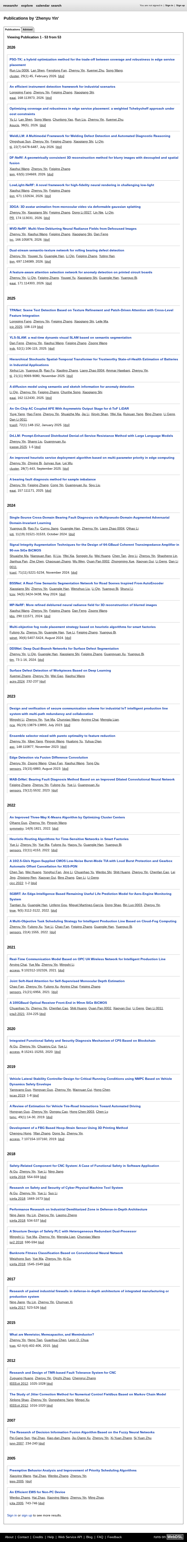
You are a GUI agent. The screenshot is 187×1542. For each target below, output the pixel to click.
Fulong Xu (17, 632)
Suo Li (52, 1193)
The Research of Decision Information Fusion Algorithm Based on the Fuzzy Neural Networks (82, 1432)
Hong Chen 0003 (82, 1111)
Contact (23, 1537)
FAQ (100, 1537)
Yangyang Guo (20, 1089)
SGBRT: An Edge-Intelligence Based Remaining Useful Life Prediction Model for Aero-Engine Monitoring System (90, 896)
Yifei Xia (115, 414)
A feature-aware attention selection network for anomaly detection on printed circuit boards (81, 272)
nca (12, 725)
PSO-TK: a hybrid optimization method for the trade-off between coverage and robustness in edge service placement (92, 62)
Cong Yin (56, 485)
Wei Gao (57, 676)
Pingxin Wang (54, 741)
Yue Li (70, 632)
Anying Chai (90, 719)
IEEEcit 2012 (19, 1383)
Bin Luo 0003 (132, 905)
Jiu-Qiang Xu (81, 1438)
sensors (15, 768)
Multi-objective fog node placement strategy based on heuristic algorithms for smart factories (83, 627)
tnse (13, 910)
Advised (28, 29)
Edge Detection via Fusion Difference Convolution (49, 757)
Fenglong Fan (57, 70)
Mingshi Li (17, 719)
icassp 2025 (18, 447)
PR (12, 218)
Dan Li (81, 877)
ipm (12, 174)
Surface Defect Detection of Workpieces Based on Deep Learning (60, 670)
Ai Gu (14, 1046)
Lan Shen (38, 70)
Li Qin (99, 141)
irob (12, 348)
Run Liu (80, 119)
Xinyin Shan (99, 414)
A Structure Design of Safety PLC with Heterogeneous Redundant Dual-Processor (73, 1231)
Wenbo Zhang (58, 1476)
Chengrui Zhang (84, 1378)
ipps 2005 (17, 1481)
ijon (12, 196)
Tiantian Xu (18, 905)
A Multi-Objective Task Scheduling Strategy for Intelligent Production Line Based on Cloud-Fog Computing (93, 921)
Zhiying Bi (35, 463)
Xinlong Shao (19, 1400)
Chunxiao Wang (68, 719)
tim (12, 660)
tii (11, 147)
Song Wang (114, 70)
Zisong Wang (97, 343)
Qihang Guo (18, 823)
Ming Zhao (96, 1497)
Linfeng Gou (58, 905)
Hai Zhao (38, 1438)
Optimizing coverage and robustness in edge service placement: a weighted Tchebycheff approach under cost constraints (92, 111)
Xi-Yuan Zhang (121, 1438)
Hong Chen (102, 1089)
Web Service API (70, 1537)
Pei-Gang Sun (20, 1438)
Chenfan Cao (159, 872)
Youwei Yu (35, 256)
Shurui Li (126, 588)
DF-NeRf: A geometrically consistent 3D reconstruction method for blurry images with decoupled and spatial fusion (94, 160)
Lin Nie (98, 212)
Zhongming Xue (122, 561)
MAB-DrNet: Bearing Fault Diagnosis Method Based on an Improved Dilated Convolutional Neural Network (92, 779)
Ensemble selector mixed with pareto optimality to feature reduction (62, 736)
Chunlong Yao (63, 119)
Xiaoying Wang (20, 1476)
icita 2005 (16, 1503)
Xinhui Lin (17, 370)
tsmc (13, 1117)
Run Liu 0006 (19, 70)
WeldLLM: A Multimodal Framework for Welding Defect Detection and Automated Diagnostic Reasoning (90, 136)
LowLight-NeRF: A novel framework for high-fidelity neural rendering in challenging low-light (82, 185)
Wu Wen (79, 561)
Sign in (169, 5)
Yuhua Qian (93, 741)
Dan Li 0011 (18, 419)
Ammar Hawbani (118, 370)
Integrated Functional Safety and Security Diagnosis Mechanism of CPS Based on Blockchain (83, 1040)
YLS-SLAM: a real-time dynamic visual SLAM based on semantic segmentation (71, 337)
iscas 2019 (17, 1095)
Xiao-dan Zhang (58, 1438)
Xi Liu (57, 556)
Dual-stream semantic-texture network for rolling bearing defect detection (67, 250)
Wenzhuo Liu (80, 588)
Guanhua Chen (55, 1340)
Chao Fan (55, 763)
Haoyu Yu (75, 844)
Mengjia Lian (109, 719)
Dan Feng (101, 234)
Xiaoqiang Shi (84, 92)
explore (27, 5)
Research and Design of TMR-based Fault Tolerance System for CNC (63, 1372)
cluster (14, 76)
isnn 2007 (17, 1443)
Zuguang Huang (21, 1378)
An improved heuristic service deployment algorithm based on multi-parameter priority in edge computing (92, 457)
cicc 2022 (16, 883)
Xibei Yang (35, 741)
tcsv (12, 594)
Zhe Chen (36, 561)
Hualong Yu (74, 741)
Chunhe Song (71, 392)
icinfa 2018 (17, 1177)
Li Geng (169, 414)
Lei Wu (67, 463)
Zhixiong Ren (26, 877)
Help (50, 1537)
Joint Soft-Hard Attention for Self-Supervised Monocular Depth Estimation (67, 981)
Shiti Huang (121, 872)
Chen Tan (119, 556)
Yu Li (13, 119)
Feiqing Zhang (61, 92)
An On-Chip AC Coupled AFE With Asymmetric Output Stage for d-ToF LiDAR (69, 408)
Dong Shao (113, 905)
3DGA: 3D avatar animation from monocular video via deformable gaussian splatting (75, 206)
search (56, 5)
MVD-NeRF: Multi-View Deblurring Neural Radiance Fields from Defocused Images (73, 228)
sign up (27, 1515)
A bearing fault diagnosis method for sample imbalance (53, 479)
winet (13, 638)
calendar (42, 5)
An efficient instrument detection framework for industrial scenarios (62, 86)
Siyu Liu (94, 485)
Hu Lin (31, 1215)
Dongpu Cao (58, 1111)
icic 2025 (16, 327)
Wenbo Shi (104, 872)
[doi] (61, 76)
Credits (38, 1537)
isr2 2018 (16, 1242)
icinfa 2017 (17, 1307)
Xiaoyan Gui (145, 561)
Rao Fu (49, 370)
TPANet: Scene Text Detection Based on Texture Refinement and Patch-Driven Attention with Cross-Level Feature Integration (91, 312)
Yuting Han (107, 256)
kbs (12, 616)
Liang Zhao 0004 (92, 370)
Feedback (114, 1537)
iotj (12, 534)
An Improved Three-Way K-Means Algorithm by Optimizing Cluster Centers (67, 817)
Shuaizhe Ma (70, 414)
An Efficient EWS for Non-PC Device (37, 1492)
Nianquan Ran (40, 556)
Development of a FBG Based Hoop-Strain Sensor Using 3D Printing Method (69, 1128)
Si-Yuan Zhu (142, 1438)
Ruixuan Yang (133, 414)
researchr (10, 5)
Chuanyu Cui (46, 1046)
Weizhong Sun (20, 1258)
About (9, 1537)
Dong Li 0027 (81, 212)
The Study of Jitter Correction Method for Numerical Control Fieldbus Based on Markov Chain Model (88, 1394)
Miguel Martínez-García (86, 905)
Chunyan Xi (64, 1302)
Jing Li (132, 556)
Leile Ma (102, 321)
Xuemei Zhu (95, 70)
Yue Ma (49, 719)
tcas (13, 1345)
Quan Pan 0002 (98, 561)
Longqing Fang (20, 92)
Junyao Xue (52, 463)
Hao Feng (34, 414)
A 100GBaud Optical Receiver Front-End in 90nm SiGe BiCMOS (58, 1002)
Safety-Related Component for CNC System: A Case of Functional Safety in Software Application (84, 1166)
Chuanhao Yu (84, 872)
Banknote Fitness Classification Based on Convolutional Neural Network (66, 1253)
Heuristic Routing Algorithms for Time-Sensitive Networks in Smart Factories (69, 839)
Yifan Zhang (41, 1133)
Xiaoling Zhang (67, 370)
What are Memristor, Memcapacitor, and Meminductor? (52, 1334)
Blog (89, 1537)
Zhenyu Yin (77, 70)
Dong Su (58, 1133)
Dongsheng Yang (61, 1400)
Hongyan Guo (43, 1089)
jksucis (14, 125)
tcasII (13, 425)
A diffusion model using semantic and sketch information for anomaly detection (72, 386)
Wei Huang (102, 556)
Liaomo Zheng (66, 1215)
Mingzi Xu (82, 1400)
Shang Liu (35, 441)
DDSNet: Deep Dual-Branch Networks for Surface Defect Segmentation (64, 648)
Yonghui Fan (52, 872)
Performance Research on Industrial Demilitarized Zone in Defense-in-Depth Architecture (78, 1209)
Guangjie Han (54, 256)
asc (12, 747)
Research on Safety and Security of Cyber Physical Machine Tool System (66, 1187)
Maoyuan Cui (82, 1089)
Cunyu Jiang (49, 528)
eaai (13, 98)
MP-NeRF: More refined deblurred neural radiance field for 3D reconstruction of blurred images (83, 605)
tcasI (13, 572)
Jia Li (85, 414)
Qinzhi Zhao (61, 1378)
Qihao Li (132, 528)
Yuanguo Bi (129, 277)
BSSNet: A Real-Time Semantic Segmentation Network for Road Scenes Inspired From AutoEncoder (87, 583)
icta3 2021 (17, 1014)
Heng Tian (35, 1340)
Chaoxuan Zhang (58, 561)
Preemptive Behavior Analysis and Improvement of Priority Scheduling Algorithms (73, 1470)
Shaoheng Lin (167, 556)
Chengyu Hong (20, 1133)
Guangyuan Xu (55, 441)
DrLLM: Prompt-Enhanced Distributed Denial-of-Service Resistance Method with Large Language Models (91, 436)
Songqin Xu (84, 556)
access (15, 970)
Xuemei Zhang (20, 676)
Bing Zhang (153, 414)
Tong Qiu (92, 763)
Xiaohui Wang (19, 169)
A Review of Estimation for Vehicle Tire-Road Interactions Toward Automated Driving (75, 1106)
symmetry (16, 828)
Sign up (180, 5)
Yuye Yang (17, 414)
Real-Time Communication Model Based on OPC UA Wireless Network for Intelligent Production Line (88, 959)
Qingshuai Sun (20, 141)
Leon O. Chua (78, 1340)
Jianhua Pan (19, 561)
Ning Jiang (55, 1171)
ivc (11, 239)
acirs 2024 (17, 681)
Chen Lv (102, 1111)
